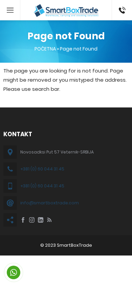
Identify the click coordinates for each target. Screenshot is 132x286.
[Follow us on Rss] (49, 220)
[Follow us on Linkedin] (40, 220)
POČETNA (45, 48)
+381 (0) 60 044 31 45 (42, 169)
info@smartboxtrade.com (49, 203)
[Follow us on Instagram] (32, 220)
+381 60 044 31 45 (121, 10)
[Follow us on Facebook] (23, 220)
